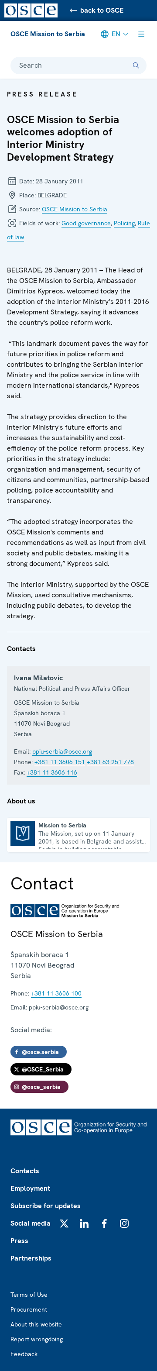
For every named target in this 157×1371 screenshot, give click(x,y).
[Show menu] (141, 34)
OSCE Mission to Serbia (47, 33)
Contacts (24, 1170)
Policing (124, 223)
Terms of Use (29, 1295)
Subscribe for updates (45, 1205)
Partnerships (30, 1258)
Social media (30, 1223)
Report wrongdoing (36, 1339)
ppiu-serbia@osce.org (62, 751)
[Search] (136, 65)
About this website (36, 1324)
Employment (30, 1188)
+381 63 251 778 (110, 762)
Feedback (24, 1354)
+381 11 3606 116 (52, 772)
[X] (64, 1223)
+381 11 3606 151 (59, 762)
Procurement (28, 1309)
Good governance (86, 223)
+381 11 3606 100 (56, 993)
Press (19, 1240)
